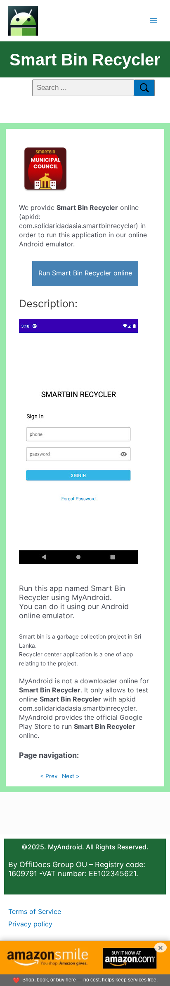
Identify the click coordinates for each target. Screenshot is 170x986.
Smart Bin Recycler (85, 60)
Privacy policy (30, 924)
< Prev (49, 776)
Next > (71, 776)
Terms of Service (34, 911)
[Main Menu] (153, 20)
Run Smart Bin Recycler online (85, 273)
